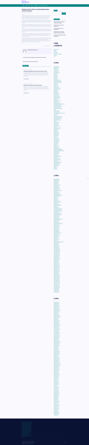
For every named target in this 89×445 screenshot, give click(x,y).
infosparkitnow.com (57, 311)
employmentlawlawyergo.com (58, 149)
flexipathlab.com (56, 396)
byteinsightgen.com (57, 271)
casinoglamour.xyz (56, 140)
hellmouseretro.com (57, 225)
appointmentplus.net (57, 158)
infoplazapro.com (56, 261)
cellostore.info (56, 199)
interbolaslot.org (56, 181)
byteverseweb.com (57, 362)
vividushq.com (56, 397)
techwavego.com (56, 348)
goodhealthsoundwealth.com (58, 223)
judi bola (24, 425)
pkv (22, 426)
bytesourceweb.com (57, 279)
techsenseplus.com (57, 266)
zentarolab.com (56, 409)
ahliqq (55, 50)
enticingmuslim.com (57, 222)
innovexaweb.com (56, 392)
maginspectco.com (57, 290)
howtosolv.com (56, 124)
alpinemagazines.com (57, 100)
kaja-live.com (56, 90)
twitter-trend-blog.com (57, 102)
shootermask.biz (56, 134)
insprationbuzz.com (57, 189)
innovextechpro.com (57, 253)
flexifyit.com (55, 385)
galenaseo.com (56, 147)
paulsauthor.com (56, 233)
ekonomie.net (56, 157)
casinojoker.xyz (56, 142)
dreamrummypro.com (57, 184)
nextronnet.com (56, 388)
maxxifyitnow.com (56, 376)
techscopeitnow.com (57, 287)
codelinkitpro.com (56, 304)
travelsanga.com (56, 155)
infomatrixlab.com (56, 360)
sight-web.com (56, 92)
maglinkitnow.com (56, 247)
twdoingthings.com (56, 231)
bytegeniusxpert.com (57, 315)
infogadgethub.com (57, 303)
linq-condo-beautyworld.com (58, 108)
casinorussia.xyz (56, 138)
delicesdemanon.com (57, 125)
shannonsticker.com (57, 188)
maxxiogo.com (56, 386)
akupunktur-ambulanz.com (58, 106)
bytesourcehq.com (56, 322)
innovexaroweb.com (57, 353)
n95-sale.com (56, 83)
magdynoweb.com (56, 352)
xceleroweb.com (56, 411)
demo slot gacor (56, 49)
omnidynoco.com (56, 404)
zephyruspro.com (56, 378)
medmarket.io (56, 238)
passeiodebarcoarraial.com (58, 190)
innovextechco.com (57, 335)
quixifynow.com (56, 377)
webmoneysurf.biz (56, 132)
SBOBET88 (36, 5)
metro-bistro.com (56, 123)
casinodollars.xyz (56, 141)
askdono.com (56, 77)
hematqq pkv (24, 427)
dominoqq (55, 51)
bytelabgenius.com (57, 257)
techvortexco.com (56, 312)
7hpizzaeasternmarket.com (58, 116)
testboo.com (56, 126)
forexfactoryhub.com (57, 89)
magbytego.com (56, 319)
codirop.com (56, 75)
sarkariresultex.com (57, 196)
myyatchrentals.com (57, 204)
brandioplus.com (56, 393)
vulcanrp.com (56, 101)
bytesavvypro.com (56, 270)
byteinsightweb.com (57, 248)
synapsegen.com (56, 395)
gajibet (26, 434)
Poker (26, 5)
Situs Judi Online (44, 5)
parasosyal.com (56, 221)
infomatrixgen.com (56, 273)
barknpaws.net (56, 198)
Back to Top (65, 442)
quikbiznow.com (56, 410)
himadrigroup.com (56, 93)
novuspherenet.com (57, 401)
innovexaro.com (56, 372)
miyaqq (23, 434)
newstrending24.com (57, 163)
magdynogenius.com (57, 249)
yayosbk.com (56, 130)
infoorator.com (56, 114)
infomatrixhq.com (56, 331)
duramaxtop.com (56, 229)
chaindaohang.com (57, 110)
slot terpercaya (27, 424)
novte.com (55, 115)
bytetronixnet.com (56, 288)
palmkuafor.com (56, 182)
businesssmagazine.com (57, 81)
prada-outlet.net (56, 66)
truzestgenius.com (56, 343)
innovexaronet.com (57, 329)
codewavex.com (56, 338)
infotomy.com (56, 240)
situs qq (28, 423)
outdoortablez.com (56, 239)
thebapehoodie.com (57, 220)
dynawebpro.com (56, 394)
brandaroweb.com (56, 413)
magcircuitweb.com (57, 254)
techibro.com (56, 99)
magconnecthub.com (57, 363)
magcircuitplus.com (57, 286)
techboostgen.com (56, 305)
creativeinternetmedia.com (58, 82)
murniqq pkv (29, 426)
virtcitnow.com (56, 85)
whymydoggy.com (56, 179)
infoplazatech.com (56, 314)
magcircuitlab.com (56, 337)
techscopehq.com (56, 370)
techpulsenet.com (56, 344)
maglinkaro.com (56, 355)
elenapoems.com (56, 224)
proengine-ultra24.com (57, 118)
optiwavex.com (56, 403)
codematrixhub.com (57, 265)
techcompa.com (56, 91)
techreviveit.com (56, 262)
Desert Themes (30, 443)
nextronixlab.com (56, 380)
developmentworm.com (57, 159)
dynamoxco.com (56, 389)
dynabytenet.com (56, 356)
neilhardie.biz (56, 131)
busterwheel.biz (56, 135)
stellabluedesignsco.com (57, 232)
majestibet (30, 433)
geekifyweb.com (56, 313)
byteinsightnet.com (57, 323)
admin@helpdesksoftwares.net (32, 49)
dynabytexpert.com (57, 384)
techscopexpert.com (57, 255)
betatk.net (55, 166)
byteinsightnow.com (57, 280)
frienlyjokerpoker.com (57, 97)
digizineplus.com (56, 371)
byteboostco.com (56, 339)
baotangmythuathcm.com (58, 214)
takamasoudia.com (57, 230)
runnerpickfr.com (56, 69)
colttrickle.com (56, 68)
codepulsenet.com (56, 368)
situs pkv (23, 424)
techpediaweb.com (57, 256)
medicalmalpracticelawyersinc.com (59, 150)
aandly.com (55, 167)
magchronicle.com (56, 245)
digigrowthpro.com (56, 67)
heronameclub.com (57, 237)
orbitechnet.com (56, 402)
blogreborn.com (56, 84)
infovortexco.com (56, 346)
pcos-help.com (56, 73)
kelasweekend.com (57, 165)
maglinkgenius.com (57, 336)
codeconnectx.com (57, 327)
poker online (56, 52)
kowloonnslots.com (57, 98)
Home (23, 5)
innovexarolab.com (57, 274)
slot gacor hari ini (29, 427)
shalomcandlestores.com (57, 205)
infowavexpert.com (57, 263)
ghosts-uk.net (56, 76)
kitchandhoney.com (57, 122)
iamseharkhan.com (57, 192)
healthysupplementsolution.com (58, 241)
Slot (29, 5)
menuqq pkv (24, 422)
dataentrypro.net (56, 183)
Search (55, 10)
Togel (40, 5)
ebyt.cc (55, 109)
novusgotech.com (56, 387)
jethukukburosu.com (57, 215)
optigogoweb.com (56, 412)
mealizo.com (56, 197)
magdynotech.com (56, 369)
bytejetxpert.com (56, 289)
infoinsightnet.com (56, 321)
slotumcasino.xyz (56, 139)
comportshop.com (56, 151)
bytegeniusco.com (56, 264)
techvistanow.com (56, 330)
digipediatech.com (56, 246)
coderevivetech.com (57, 281)
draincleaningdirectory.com (58, 213)
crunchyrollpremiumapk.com (58, 208)
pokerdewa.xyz (56, 143)
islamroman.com (56, 94)
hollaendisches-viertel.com (58, 117)
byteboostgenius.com (57, 364)
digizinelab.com (56, 347)
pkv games (25, 69)
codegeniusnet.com (57, 320)
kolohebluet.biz (56, 133)
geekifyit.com (56, 206)
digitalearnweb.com (57, 180)
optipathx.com (56, 379)
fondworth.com (56, 191)
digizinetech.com (56, 272)
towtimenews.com (56, 212)
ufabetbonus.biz (56, 164)
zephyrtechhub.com (57, 405)
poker (55, 56)
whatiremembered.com (57, 107)
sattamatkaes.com (56, 207)
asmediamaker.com (57, 200)
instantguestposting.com (57, 156)
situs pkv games (28, 422)
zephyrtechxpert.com (57, 345)
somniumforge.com (57, 216)
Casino (32, 5)
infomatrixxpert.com (57, 328)
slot (27, 69)
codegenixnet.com (56, 278)
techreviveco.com (56, 354)
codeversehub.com (57, 361)
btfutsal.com (55, 74)
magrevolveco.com (57, 282)
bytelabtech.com (56, 307)
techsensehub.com (57, 306)
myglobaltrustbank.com (57, 148)
